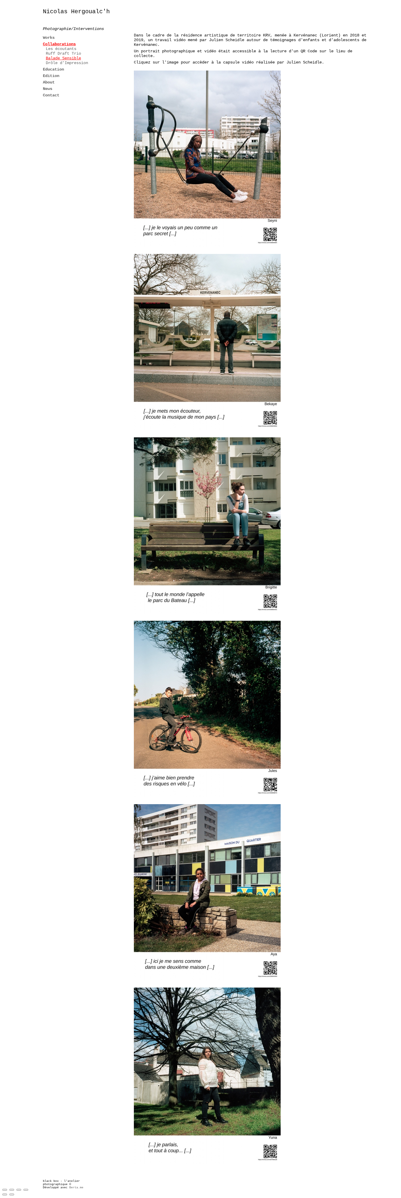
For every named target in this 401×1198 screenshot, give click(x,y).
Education (53, 69)
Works (49, 37)
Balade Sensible (63, 58)
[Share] (11, 1190)
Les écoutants (61, 48)
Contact (51, 95)
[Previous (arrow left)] (4, 1194)
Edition (51, 75)
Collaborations (59, 44)
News (47, 88)
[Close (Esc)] (4, 1190)
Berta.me (76, 1187)
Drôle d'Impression (67, 63)
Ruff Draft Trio (63, 53)
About (49, 82)
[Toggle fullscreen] (18, 1190)
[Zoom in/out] (25, 1190)
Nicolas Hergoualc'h (76, 11)
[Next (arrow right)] (11, 1194)
